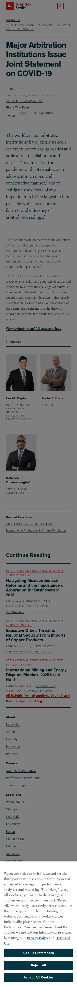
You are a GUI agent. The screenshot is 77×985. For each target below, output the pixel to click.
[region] (38, 923)
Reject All (38, 965)
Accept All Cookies (38, 977)
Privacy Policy (37, 938)
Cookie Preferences (38, 953)
